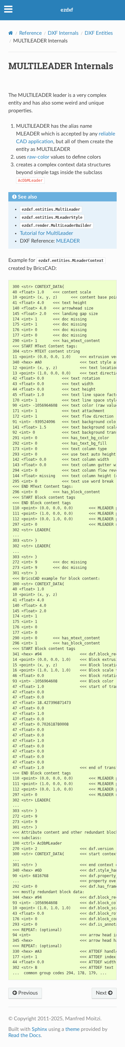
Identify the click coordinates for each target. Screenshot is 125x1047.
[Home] (10, 33)
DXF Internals (63, 33)
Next (102, 993)
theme (72, 1029)
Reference (30, 33)
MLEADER (68, 241)
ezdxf (67, 10)
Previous (27, 993)
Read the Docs (24, 1035)
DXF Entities (99, 33)
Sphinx (39, 1029)
